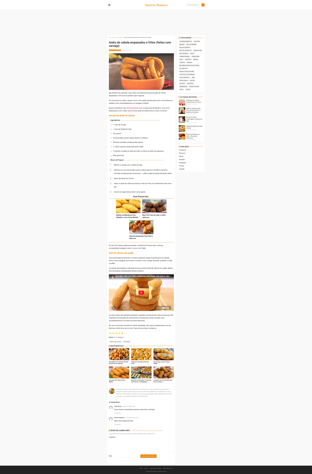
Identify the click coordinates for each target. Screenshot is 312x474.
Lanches (182, 62)
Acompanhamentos (186, 41)
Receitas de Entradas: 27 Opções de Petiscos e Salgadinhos (141, 381)
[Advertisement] (156, 22)
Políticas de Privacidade (155, 468)
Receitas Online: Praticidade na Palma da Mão (194, 119)
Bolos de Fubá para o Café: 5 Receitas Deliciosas (193, 136)
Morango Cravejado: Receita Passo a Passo (193, 101)
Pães (193, 77)
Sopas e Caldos (194, 86)
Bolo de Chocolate (186, 50)
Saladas (182, 83)
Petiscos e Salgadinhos (118, 37)
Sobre (141, 468)
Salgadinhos (127, 341)
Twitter (181, 166)
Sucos (181, 89)
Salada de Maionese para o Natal (194, 127)
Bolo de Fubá (198, 50)
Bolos (192, 53)
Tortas (188, 89)
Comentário (112, 437)
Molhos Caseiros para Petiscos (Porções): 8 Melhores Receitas (193, 110)
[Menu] (109, 5)
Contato (146, 468)
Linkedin (182, 169)
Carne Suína (195, 56)
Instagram (182, 163)
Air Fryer (197, 41)
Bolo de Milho (184, 53)
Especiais (188, 59)
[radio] (110, 333)
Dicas (181, 59)
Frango (195, 59)
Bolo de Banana (191, 44)
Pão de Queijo (184, 80)
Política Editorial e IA (167, 468)
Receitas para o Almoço (115, 341)
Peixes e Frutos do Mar (187, 71)
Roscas (192, 80)
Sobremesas (183, 86)
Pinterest (182, 153)
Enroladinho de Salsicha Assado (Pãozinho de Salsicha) (118, 362)
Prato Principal (185, 77)
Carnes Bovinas (184, 56)
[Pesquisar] (203, 4)
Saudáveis (190, 83)
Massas (189, 62)
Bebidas (182, 44)
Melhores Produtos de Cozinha (189, 65)
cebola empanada (132, 108)
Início (110, 37)
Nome (110, 456)
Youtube (182, 159)
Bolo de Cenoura (185, 47)
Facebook (182, 150)
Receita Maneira (153, 471)
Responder (118, 413)
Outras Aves (183, 68)
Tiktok (181, 156)
